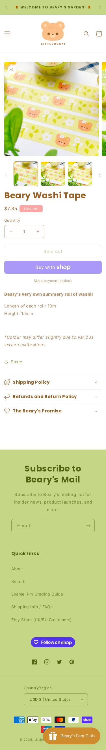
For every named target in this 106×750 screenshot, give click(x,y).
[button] (7, 34)
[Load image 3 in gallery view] (80, 174)
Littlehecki (43, 740)
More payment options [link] (53, 281)
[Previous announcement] (6, 7)
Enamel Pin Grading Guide (37, 594)
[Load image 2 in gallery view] (53, 174)
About (17, 568)
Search (18, 581)
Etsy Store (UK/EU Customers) (41, 619)
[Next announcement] (100, 7)
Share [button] (16, 361)
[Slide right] (100, 175)
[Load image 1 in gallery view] (26, 174)
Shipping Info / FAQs (32, 606)
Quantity (12, 220)
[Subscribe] (88, 525)
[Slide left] (6, 175)
